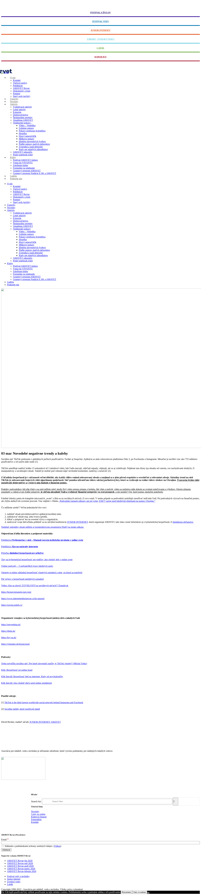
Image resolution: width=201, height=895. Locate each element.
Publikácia (42, 540)
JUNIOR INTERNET (101, 30)
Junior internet (13, 879)
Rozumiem (126, 892)
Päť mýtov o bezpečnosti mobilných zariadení (22, 579)
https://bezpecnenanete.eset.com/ (16, 592)
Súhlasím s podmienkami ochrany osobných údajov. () (32, 846)
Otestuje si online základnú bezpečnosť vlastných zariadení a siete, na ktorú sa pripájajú (41, 572)
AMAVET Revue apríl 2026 (20, 866)
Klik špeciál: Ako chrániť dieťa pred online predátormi (26, 683)
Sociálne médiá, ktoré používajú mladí (22, 709)
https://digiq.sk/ (8, 631)
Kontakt (35, 822)
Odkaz (57, 846)
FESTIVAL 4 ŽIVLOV (100, 12)
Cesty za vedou (38, 814)
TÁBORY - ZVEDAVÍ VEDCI (100, 39)
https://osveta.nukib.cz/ (11, 605)
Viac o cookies (139, 892)
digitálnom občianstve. (183, 522)
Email (5, 839)
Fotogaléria (36, 819)
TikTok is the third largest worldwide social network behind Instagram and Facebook (43, 702)
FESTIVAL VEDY (100, 21)
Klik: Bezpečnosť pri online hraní (16, 670)
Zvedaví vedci (13, 881)
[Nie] (148, 892)
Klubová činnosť (39, 817)
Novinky (35, 811)
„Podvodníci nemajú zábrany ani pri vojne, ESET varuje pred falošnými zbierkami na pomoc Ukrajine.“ (107, 501)
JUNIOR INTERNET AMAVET (45, 722)
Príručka (22, 553)
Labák (10, 884)
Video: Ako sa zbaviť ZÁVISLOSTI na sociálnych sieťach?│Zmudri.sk (34, 585)
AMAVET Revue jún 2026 (20, 860)
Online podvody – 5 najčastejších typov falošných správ (27, 566)
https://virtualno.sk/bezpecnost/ (15, 644)
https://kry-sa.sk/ (8, 637)
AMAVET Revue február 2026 (21, 871)
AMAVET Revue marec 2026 (21, 868)
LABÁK (100, 48)
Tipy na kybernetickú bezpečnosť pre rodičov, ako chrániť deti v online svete (37, 559)
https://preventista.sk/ (11, 624)
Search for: (36, 801)
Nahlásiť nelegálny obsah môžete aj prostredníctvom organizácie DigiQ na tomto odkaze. (42, 527)
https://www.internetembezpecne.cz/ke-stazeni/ (23, 598)
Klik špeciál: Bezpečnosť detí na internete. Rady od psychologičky (32, 676)
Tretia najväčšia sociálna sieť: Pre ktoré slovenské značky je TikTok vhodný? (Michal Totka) (44, 663)
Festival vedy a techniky (18, 876)
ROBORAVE (100, 57)
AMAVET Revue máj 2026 (20, 863)
